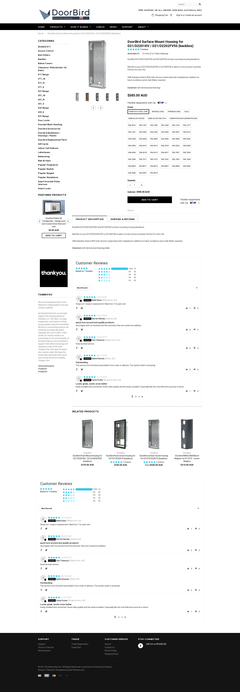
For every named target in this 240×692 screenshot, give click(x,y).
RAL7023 (164, 159)
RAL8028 (175, 166)
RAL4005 (154, 139)
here (108, 248)
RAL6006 (132, 152)
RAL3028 (132, 139)
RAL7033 (175, 159)
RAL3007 (175, 132)
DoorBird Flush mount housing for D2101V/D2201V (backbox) (120, 457)
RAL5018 (164, 146)
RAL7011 (143, 159)
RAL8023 (164, 166)
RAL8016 (154, 166)
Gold (186, 112)
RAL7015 (154, 159)
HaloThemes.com (76, 670)
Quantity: (132, 180)
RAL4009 (175, 139)
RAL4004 (143, 139)
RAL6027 (164, 152)
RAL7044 (186, 159)
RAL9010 (154, 173)
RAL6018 (143, 152)
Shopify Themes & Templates (51, 670)
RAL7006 (132, 159)
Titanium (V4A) (174, 112)
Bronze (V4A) (158, 112)
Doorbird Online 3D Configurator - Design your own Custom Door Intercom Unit (54, 222)
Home (40, 33)
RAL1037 (132, 132)
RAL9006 (132, 173)
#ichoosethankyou (46, 366)
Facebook (42, 369)
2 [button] (135, 396)
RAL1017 (186, 125)
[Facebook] (140, 645)
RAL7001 (175, 152)
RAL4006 (164, 139)
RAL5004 (132, 146)
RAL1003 (154, 125)
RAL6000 (186, 146)
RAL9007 (143, 173)
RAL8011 (143, 166)
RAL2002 (143, 132)
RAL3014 (186, 132)
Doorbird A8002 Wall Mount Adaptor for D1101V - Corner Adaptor (187, 458)
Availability (133, 54)
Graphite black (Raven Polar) (183, 118)
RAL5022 (175, 146)
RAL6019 (154, 152)
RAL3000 (164, 132)
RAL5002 (186, 139)
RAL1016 (175, 125)
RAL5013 (154, 146)
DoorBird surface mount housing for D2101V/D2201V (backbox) (154, 457)
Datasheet (132, 88)
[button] (134, 49)
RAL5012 (143, 146)
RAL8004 (132, 166)
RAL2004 (154, 132)
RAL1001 (143, 125)
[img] (90, 297)
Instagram (42, 371)
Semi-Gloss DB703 (136, 118)
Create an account (193, 15)
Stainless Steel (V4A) (138, 112)
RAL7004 (186, 152)
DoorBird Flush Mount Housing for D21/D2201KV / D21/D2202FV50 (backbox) (87, 458)
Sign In (179, 15)
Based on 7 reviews (84, 271)
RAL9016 (132, 125)
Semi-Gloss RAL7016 (157, 118)
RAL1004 (164, 125)
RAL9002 (186, 166)
